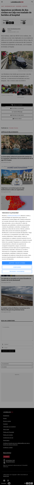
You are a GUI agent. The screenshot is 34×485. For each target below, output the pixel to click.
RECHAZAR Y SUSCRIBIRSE (17, 271)
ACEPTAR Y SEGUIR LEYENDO (17, 263)
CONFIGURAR (17, 267)
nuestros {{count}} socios (14, 215)
